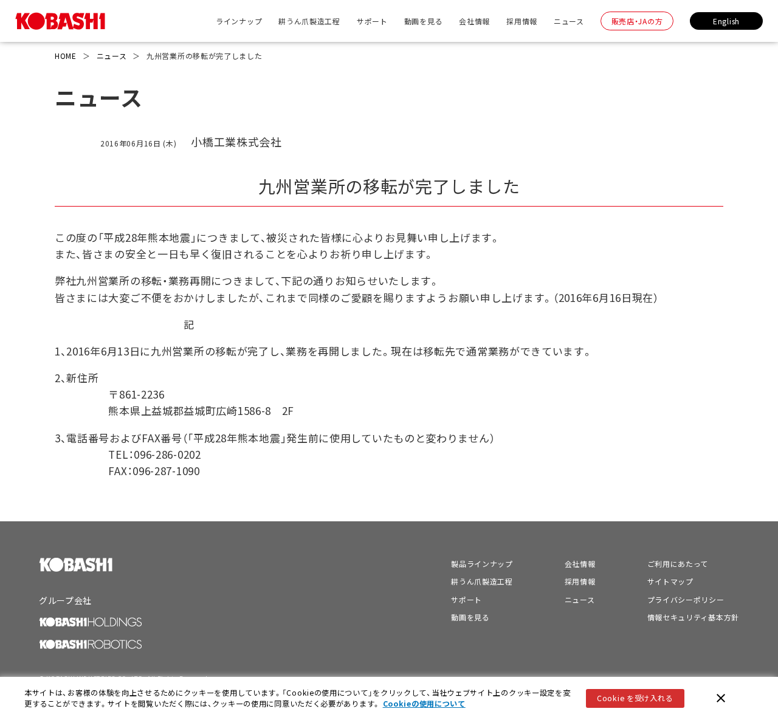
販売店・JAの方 (637, 21)
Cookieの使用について (424, 703)
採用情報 (521, 21)
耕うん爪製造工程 (309, 21)
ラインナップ (239, 21)
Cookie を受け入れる (635, 698)
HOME (66, 55)
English (726, 21)
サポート (372, 21)
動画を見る (423, 21)
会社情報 (474, 21)
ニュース (569, 21)
